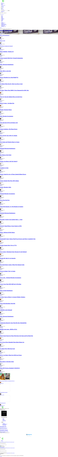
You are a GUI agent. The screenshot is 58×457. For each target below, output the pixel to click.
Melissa (1, 49)
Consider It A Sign (4, 167)
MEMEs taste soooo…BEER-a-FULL (8, 329)
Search (2, 16)
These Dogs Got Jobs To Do (6, 30)
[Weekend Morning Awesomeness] (29, 387)
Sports (2, 20)
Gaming (2, 19)
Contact (3, 419)
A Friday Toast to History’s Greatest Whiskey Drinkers (12, 297)
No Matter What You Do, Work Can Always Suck (11, 83)
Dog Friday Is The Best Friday (7, 361)
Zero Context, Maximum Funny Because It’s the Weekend (13, 251)
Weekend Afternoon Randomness (7, 148)
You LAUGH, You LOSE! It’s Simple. (8, 135)
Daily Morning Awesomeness (6, 116)
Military (2, 4)
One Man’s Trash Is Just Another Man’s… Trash (11, 219)
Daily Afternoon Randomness (6, 64)
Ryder (0, 87)
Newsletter (2, 23)
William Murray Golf (3, 26)
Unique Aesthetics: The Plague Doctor (8, 129)
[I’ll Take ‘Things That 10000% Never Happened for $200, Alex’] (29, 376)
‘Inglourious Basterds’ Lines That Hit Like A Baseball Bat (13, 322)
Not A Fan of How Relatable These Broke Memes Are (12, 342)
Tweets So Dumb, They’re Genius (7, 271)
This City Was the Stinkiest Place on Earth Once (11, 96)
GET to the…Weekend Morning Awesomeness (10, 277)
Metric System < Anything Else (7, 103)
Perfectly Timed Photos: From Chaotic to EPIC (11, 226)
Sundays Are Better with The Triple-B (8, 161)
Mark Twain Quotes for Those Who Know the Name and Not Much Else (16, 335)
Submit (1, 27)
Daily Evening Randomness (4, 35)
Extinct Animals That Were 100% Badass (9, 180)
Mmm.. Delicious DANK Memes (7, 232)
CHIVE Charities (3, 25)
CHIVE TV (4, 423)
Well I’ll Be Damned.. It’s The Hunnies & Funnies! (11, 206)
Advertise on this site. (29, 436)
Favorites (2, 22)
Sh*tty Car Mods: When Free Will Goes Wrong (11, 355)
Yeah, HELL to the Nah (5, 71)
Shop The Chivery (3, 5)
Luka (0, 145)
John (0, 216)
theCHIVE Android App (4, 24)
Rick (0, 119)
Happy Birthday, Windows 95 (7, 51)
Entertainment (2, 3)
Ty (0, 106)
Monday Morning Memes (6, 109)
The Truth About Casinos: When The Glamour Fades (12, 264)
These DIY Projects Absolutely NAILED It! (10, 368)
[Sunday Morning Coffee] (29, 398)
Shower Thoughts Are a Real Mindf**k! (9, 77)
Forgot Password (2, 447)
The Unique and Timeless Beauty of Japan (9, 142)
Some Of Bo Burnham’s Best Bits (7, 303)
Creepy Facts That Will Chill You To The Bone (10, 284)
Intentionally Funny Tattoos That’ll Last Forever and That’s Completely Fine (17, 238)
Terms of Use (4, 420)
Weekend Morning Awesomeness (7, 193)
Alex (0, 261)
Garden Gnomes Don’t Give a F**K (8, 245)
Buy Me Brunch (4, 424)
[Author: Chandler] (0, 32)
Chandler (2, 32)
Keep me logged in (3, 446)
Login (2, 440)
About (3, 418)
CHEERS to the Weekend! (6, 310)
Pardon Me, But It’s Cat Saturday (8, 258)
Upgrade (1, 456)
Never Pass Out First (5, 200)
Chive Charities (4, 425)
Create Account (1, 453)
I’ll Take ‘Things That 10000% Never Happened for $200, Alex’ (14, 90)
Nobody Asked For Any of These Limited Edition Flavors (13, 174)
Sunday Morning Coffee (5, 187)
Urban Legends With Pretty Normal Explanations (11, 58)
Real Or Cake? (2, 40)
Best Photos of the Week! (5, 155)
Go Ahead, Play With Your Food (7, 348)
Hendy (0, 38)
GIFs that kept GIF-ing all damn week (9, 122)
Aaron (0, 74)
